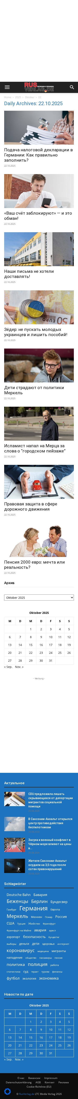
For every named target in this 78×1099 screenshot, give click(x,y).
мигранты (59, 951)
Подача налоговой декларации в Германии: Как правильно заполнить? (38, 155)
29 (30, 661)
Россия (61, 917)
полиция (37, 964)
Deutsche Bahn (19, 895)
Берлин (39, 901)
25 (60, 653)
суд (25, 971)
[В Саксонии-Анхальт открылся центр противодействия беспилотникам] (14, 824)
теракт (34, 971)
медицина (43, 951)
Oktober (29, 97)
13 (9, 645)
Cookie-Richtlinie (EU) (39, 1086)
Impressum (50, 1078)
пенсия (58, 957)
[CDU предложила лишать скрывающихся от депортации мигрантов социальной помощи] (14, 799)
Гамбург (11, 909)
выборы (11, 944)
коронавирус (21, 950)
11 (60, 637)
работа (54, 965)
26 (69, 653)
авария (40, 930)
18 (60, 645)
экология (29, 978)
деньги (24, 944)
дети (35, 943)
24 (50, 653)
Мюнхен (36, 917)
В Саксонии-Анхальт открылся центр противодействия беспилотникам (50, 823)
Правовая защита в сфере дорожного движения (30, 506)
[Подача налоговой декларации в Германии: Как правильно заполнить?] (39, 128)
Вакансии (34, 1078)
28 (20, 661)
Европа (55, 909)
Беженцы (17, 901)
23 (41, 653)
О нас (20, 1078)
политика (16, 964)
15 (30, 645)
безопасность (34, 937)
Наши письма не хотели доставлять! (29, 274)
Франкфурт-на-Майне (19, 930)
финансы (57, 971)
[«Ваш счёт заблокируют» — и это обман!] (39, 191)
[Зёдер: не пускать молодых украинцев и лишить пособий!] (39, 307)
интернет (63, 943)
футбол (13, 978)
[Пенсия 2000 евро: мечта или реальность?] (39, 540)
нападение (14, 958)
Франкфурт (49, 923)
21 (20, 653)
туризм (45, 971)
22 (30, 653)
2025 (18, 97)
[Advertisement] (39, 41)
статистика (13, 971)
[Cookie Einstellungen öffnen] (7, 1093)
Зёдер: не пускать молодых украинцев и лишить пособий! (35, 332)
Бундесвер (59, 902)
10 (50, 637)
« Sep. (8, 667)
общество (30, 957)
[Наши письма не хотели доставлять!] (39, 249)
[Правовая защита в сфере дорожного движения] (39, 482)
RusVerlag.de (26, 1094)
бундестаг (53, 937)
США (10, 923)
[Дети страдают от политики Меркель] (39, 365)
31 (50, 661)
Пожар (48, 917)
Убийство (34, 923)
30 (41, 661)
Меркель (17, 916)
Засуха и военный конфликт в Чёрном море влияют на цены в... (49, 844)
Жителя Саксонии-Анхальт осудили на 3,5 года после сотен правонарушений (47, 865)
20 (9, 653)
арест (52, 930)
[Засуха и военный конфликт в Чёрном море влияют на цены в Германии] (14, 845)
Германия (33, 908)
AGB (38, 1082)
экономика (49, 978)
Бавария (40, 895)
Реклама (63, 1082)
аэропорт (13, 937)
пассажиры (45, 957)
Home (7, 97)
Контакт (49, 1082)
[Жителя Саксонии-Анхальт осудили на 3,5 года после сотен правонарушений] (14, 866)
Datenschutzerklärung (19, 1082)
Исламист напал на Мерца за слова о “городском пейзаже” (35, 448)
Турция (21, 923)
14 (20, 645)
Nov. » (19, 667)
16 (41, 645)
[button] (7, 87)
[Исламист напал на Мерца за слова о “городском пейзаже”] (39, 424)
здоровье (48, 944)
